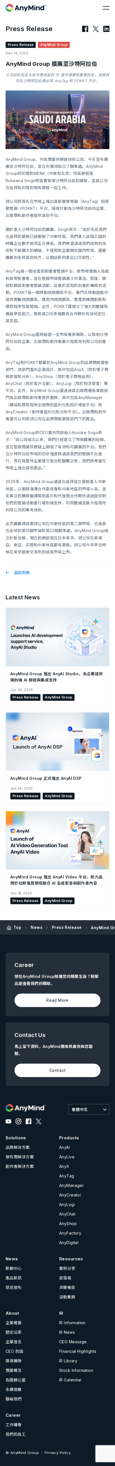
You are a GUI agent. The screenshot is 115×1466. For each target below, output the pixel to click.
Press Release (67, 927)
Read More (57, 1000)
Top (17, 927)
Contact (57, 1070)
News (36, 927)
